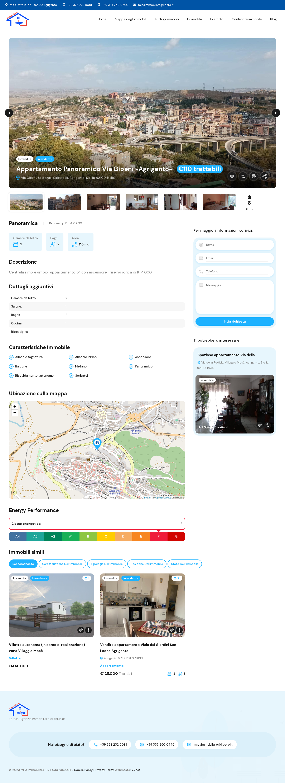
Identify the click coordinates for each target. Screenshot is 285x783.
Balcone (21, 366)
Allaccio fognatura (29, 357)
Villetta (15, 658)
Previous (9, 113)
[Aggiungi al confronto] (243, 176)
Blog (273, 19)
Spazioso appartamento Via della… (227, 355)
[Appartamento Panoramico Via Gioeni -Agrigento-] (97, 444)
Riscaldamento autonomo (34, 376)
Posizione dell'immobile (147, 564)
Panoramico (144, 366)
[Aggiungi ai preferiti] (232, 176)
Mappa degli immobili (130, 19)
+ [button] (14, 406)
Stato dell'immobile (184, 564)
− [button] (14, 412)
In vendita (194, 19)
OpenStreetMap (163, 497)
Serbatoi (81, 376)
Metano (81, 366)
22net (136, 770)
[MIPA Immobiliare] (17, 19)
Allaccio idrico (86, 357)
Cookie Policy (83, 770)
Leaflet (147, 497)
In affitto (216, 19)
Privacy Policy (104, 770)
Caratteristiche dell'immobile (62, 564)
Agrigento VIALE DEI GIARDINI (123, 658)
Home (102, 19)
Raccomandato (23, 564)
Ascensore (143, 357)
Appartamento (112, 666)
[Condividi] (264, 176)
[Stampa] (254, 176)
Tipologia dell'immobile (107, 564)
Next (276, 113)
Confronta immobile (247, 19)
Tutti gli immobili (167, 19)
